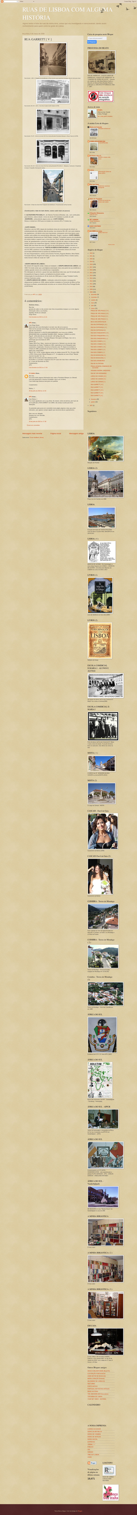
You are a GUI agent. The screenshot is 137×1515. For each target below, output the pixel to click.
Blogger (80, 1511)
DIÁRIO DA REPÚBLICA (95, 1431)
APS (30, 322)
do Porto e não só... (96, 155)
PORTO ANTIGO (92, 1386)
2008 (91, 292)
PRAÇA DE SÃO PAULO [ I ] (99, 319)
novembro (94, 297)
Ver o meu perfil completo (105, 116)
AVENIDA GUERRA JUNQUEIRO (100, 370)
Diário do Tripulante (96, 199)
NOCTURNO (91, 1383)
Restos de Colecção (96, 127)
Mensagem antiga (76, 434)
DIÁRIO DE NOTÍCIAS (94, 1437)
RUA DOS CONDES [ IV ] (98, 344)
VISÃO (90, 1457)
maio (92, 303)
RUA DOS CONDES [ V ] (98, 341)
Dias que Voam (94, 184)
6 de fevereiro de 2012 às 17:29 (38, 367)
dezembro (94, 294)
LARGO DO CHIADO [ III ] (98, 376)
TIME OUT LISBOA (93, 1454)
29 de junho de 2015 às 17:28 (37, 421)
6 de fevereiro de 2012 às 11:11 (38, 317)
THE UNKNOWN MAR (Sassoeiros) (98, 1394)
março (93, 308)
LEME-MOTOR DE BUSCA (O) (97, 1376)
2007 (91, 405)
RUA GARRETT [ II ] (97, 395)
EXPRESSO (91, 1442)
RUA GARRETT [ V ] (97, 387)
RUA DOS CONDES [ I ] (98, 352)
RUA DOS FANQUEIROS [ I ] (99, 338)
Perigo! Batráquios (95, 221)
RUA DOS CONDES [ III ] (98, 347)
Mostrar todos (111, 244)
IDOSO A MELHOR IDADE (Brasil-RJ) (99, 1371)
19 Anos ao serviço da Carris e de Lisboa (104, 201)
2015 (91, 272)
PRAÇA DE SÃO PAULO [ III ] (100, 313)
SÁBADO (90, 1452)
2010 (91, 286)
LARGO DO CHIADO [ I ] (98, 381)
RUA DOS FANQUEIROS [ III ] (100, 333)
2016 (91, 270)
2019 (91, 261)
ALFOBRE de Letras (96, 231)
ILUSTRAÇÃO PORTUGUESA (96, 1373)
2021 (91, 256)
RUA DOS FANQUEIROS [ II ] (99, 335)
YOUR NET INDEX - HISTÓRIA (97, 1399)
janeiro (93, 402)
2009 (91, 289)
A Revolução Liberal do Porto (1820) (104, 172)
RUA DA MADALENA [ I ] (98, 358)
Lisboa (92, 170)
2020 (91, 259)
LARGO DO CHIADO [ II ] (98, 379)
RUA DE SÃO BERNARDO (99, 373)
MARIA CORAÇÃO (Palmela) (96, 1378)
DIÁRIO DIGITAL (92, 1439)
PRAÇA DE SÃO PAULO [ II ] (99, 316)
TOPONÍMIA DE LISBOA (95, 1396)
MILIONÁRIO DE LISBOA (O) (96, 1381)
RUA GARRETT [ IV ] (97, 390)
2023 (91, 253)
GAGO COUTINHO (95, 226)
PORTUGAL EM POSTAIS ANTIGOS (98, 1389)
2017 (91, 267)
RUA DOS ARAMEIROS (98, 360)
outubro (93, 300)
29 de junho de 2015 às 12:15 (37, 391)
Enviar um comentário (33, 425)
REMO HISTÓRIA (93, 1391)
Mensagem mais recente (32, 434)
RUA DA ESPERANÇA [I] (98, 330)
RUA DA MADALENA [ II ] (98, 355)
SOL (89, 1449)
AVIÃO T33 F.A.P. (103, 232)
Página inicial (55, 434)
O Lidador (32, 373)
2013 (91, 278)
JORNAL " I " (91, 1444)
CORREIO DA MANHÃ (94, 1429)
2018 (91, 264)
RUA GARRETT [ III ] (97, 393)
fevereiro (94, 399)
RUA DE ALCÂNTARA (97, 363)
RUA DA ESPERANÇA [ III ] (99, 324)
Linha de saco (93, 214)
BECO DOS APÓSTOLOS (98, 322)
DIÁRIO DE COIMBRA (94, 1434)
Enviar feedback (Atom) (37, 437)
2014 (91, 275)
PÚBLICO (90, 1447)
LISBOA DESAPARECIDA (97, 141)
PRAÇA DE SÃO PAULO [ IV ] (100, 310)
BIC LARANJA (94, 219)
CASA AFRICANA (103, 143)
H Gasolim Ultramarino (97, 213)
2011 (91, 284)
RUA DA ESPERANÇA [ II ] (99, 327)
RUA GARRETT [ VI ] (97, 384)
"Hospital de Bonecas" (104, 128)
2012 (91, 281)
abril (92, 305)
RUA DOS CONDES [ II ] (98, 349)
